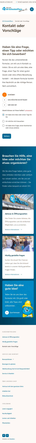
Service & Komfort (8, 373)
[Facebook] (3, 435)
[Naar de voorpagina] (15, 9)
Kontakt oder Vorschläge (10, 346)
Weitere (7, 136)
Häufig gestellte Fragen (10, 342)
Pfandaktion (6, 423)
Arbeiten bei (6, 391)
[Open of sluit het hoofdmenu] (32, 9)
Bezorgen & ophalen (9, 364)
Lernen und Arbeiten (9, 418)
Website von (8, 439)
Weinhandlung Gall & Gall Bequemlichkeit (16, 369)
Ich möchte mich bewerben (15, 121)
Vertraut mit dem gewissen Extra (12, 386)
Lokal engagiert (7, 409)
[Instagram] (7, 435)
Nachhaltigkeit (7, 413)
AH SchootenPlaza (7, 21)
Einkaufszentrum (7, 396)
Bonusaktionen (7, 359)
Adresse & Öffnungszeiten (10, 337)
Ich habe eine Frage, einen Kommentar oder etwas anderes (19, 127)
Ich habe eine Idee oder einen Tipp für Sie (19, 116)
